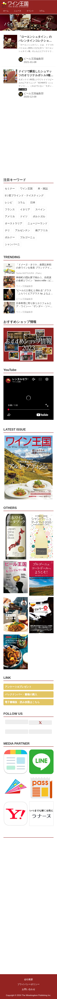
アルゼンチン (22, 230)
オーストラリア (13, 223)
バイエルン (17, 24)
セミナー (10, 188)
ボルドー (10, 237)
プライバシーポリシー (28, 984)
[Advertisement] (28, 137)
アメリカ (10, 216)
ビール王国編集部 (34, 58)
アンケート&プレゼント (18, 686)
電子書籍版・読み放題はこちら (22, 702)
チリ (7, 230)
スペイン (40, 209)
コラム (21, 202)
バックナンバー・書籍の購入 (21, 694)
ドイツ (24, 216)
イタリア (25, 209)
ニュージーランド (37, 223)
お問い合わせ (28, 989)
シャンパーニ (12, 244)
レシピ (8, 202)
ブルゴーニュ (27, 237)
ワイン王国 (26, 188)
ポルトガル (39, 216)
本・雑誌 (43, 188)
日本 (32, 202)
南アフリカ (41, 230)
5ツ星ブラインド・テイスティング (24, 195)
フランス (10, 209)
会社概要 (28, 979)
